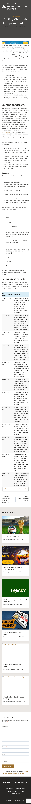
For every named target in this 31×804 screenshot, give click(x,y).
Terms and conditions (15, 791)
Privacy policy (21, 788)
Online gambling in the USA (23, 498)
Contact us (15, 794)
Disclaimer (9, 788)
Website (4, 761)
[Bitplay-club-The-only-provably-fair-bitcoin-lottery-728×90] (15, 42)
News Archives (15, 16)
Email (4, 754)
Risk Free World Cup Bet (12, 537)
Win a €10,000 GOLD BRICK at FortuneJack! (8, 499)
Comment (5, 726)
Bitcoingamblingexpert (11, 26)
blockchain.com (6, 132)
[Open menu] (27, 6)
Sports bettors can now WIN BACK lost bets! (13, 568)
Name (4, 747)
